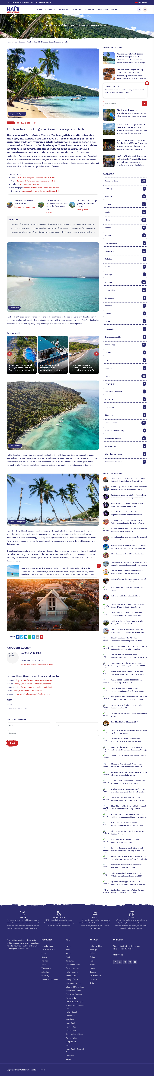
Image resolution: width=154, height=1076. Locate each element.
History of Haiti (72, 979)
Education (125, 399)
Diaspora (125, 415)
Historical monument (50, 979)
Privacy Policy (71, 1038)
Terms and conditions (74, 1034)
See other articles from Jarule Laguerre (38, 664)
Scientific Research (125, 391)
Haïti (67, 1045)
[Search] (139, 9)
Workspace (46, 968)
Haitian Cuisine (72, 972)
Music (125, 212)
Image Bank (89, 9)
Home (39, 9)
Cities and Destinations (75, 986)
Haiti (25, 1069)
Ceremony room (72, 968)
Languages (125, 298)
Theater (125, 305)
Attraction (45, 972)
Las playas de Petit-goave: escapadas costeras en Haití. (36, 181)
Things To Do (125, 446)
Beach (44, 957)
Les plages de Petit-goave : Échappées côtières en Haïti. (36, 177)
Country (125, 352)
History (125, 220)
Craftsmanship (125, 243)
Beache (22, 42)
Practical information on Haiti (75, 1007)
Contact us (70, 1055)
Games (125, 313)
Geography (125, 383)
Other (125, 321)
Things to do (71, 998)
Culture (125, 204)
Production (125, 407)
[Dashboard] (145, 9)
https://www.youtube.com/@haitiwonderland (33, 683)
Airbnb (68, 953)
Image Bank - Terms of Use (75, 1050)
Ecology (125, 274)
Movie (125, 266)
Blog (15, 42)
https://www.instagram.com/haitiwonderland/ (34, 687)
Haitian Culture (71, 975)
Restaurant (70, 960)
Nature (125, 227)
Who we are (71, 1030)
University (45, 975)
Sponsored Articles (125, 461)
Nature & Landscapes (74, 1001)
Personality (125, 290)
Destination (63, 9)
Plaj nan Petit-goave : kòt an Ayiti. (28, 184)
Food (68, 957)
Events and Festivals (125, 438)
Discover (49, 9)
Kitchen (125, 196)
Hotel (44, 953)
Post (12, 743)
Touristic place (47, 946)
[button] (9, 354)
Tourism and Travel (73, 990)
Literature (125, 251)
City (125, 360)
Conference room (73, 964)
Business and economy (125, 430)
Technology (125, 344)
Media (114, 9)
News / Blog (103, 9)
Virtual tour (76, 9)
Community (125, 329)
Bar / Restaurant (48, 949)
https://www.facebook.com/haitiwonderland (34, 680)
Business (125, 368)
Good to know (125, 422)
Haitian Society (72, 1012)
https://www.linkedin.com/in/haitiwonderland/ (33, 693)
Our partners (71, 1041)
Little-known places (125, 454)
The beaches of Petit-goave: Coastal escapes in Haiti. (41, 187)
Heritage (125, 188)
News (125, 376)
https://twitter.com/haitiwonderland (28, 690)
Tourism (125, 282)
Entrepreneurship (125, 337)
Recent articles (125, 181)
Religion (125, 259)
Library (44, 964)
